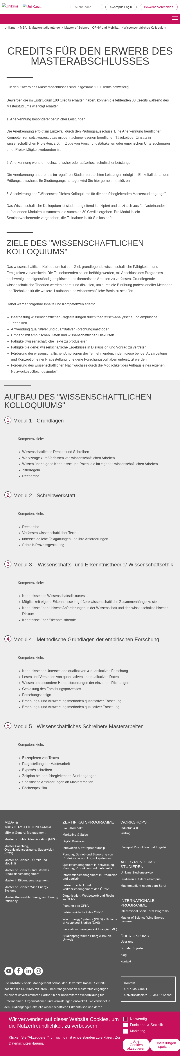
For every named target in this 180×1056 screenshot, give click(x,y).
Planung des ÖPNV (76, 905)
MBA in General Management (24, 832)
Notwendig (138, 1019)
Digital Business (74, 841)
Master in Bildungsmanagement (26, 880)
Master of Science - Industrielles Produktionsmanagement (26, 871)
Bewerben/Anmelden (158, 7)
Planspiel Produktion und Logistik (143, 847)
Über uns (127, 941)
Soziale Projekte (132, 948)
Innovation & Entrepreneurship (84, 848)
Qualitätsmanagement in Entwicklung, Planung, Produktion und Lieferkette (89, 866)
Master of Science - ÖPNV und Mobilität (91, 27)
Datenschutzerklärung (26, 1043)
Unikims (9, 27)
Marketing (137, 1031)
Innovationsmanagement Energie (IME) (90, 929)
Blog (124, 954)
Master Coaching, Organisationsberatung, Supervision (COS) (29, 849)
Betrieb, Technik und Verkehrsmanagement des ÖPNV (86, 887)
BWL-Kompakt (73, 828)
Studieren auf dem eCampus (140, 879)
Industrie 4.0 (129, 828)
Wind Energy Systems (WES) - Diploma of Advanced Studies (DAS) (90, 921)
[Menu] (175, 19)
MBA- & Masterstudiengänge (40, 27)
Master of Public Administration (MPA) (30, 839)
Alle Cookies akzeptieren (136, 1044)
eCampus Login (121, 7)
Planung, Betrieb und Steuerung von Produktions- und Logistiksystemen (88, 856)
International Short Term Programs (145, 911)
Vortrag (126, 833)
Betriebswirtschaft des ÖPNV (83, 912)
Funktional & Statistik (146, 1025)
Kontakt (126, 961)
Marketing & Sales (75, 834)
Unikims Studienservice (137, 872)
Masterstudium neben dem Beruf (143, 885)
